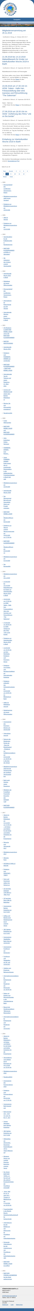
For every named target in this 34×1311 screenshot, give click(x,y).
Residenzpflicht (8, 1077)
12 (23, 174)
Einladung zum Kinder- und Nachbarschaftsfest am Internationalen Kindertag (9, 671)
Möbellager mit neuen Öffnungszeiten (8, 283)
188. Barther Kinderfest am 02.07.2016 (8, 1133)
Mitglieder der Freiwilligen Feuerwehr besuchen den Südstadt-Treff (7, 795)
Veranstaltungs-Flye (13, 161)
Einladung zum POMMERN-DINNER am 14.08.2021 (7, 356)
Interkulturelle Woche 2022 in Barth (7, 275)
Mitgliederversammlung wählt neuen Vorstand (10, 198)
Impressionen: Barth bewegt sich (8, 1106)
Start (4, 171)
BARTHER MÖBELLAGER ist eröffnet (8, 1263)
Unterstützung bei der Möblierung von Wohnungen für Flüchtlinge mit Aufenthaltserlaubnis (9, 1230)
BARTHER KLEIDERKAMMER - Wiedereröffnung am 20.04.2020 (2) (9, 547)
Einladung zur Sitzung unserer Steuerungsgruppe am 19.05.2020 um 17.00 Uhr (9, 531)
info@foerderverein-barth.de (9, 1296)
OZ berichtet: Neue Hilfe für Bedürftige (7, 900)
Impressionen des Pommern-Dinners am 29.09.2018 (7, 725)
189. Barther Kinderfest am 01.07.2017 (8, 931)
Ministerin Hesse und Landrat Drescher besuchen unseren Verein (7, 1162)
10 (15, 174)
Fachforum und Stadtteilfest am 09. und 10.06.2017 (7, 960)
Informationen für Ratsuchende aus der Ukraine (8, 304)
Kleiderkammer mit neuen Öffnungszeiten (8, 712)
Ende (11, 176)
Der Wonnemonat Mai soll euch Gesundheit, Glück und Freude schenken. (7, 502)
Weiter (5, 176)
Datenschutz (19, 1304)
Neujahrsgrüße (8, 413)
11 (19, 174)
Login (12, 1304)
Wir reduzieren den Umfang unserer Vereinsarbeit (7, 262)
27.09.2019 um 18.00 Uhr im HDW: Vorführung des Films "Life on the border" (7, 628)
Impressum (5, 1304)
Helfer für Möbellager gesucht (7, 704)
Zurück (11, 171)
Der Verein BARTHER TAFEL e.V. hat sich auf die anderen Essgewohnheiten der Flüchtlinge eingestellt (9, 1179)
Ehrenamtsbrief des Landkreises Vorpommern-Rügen (8, 188)
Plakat (17, 79)
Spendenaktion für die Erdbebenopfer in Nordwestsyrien (8, 240)
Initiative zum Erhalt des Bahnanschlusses (9, 970)
